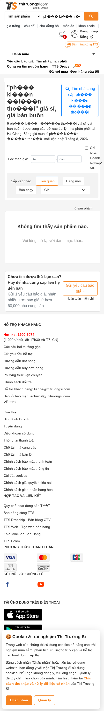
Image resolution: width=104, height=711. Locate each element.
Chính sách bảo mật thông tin (26, 468)
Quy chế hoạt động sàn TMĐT (27, 506)
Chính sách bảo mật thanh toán (28, 461)
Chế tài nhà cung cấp (20, 447)
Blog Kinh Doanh (16, 419)
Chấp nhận (19, 700)
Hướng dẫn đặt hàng (20, 361)
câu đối (29, 26)
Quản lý (44, 700)
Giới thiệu (11, 412)
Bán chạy (26, 190)
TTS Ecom (12, 541)
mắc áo (68, 26)
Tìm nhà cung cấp (81, 100)
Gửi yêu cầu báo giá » (80, 288)
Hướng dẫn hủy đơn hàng (23, 368)
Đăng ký (86, 37)
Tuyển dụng (13, 426)
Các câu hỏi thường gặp (22, 347)
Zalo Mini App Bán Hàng (22, 534)
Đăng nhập (89, 31)
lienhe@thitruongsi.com (52, 389)
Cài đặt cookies (15, 475)
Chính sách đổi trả (18, 382)
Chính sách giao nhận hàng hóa (28, 490)
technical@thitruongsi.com (50, 396)
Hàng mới (73, 181)
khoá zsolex (87, 26)
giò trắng (13, 26)
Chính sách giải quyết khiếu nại (28, 483)
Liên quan (47, 181)
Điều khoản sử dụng (19, 433)
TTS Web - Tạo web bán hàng (27, 527)
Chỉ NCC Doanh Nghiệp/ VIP (96, 158)
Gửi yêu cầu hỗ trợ (18, 354)
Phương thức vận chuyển (23, 375)
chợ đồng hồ (49, 26)
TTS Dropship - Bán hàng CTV (27, 520)
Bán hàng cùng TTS (84, 44)
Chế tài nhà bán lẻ (18, 454)
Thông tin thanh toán (20, 440)
